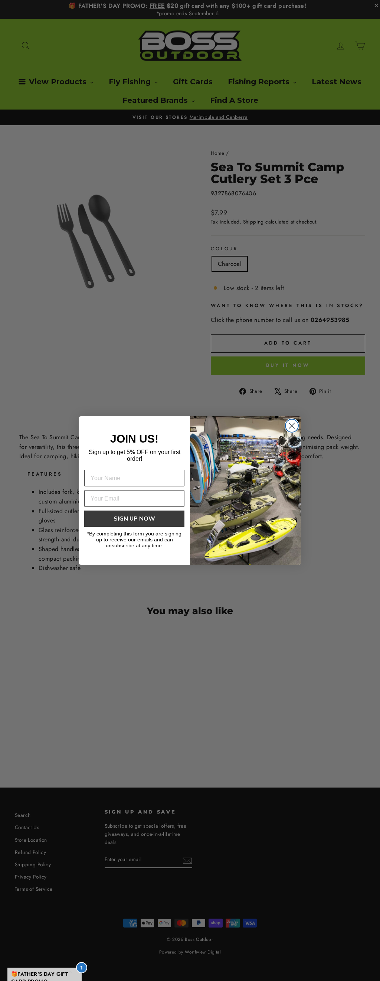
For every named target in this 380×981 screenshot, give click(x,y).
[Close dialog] (291, 425)
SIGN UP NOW (134, 519)
